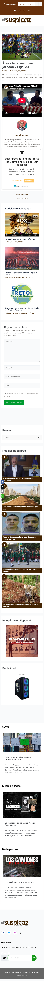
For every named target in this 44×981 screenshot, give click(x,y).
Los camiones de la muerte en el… (20, 882)
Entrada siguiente (22, 198)
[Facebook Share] (2, 482)
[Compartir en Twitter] (2, 487)
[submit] (34, 958)
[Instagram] (24, 10)
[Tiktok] (20, 933)
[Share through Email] (2, 491)
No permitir (17, 180)
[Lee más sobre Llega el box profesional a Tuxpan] (22, 225)
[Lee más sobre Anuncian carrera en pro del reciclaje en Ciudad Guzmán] (22, 294)
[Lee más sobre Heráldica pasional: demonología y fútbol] (22, 258)
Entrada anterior (22, 194)
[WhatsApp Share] (2, 496)
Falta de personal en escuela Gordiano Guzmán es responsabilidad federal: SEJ (26, 4)
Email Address (6, 953)
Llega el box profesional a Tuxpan (20, 239)
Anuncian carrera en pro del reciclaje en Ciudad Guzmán (22, 309)
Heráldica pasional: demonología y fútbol (21, 273)
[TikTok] (29, 10)
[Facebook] (15, 10)
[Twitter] (19, 10)
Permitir (28, 180)
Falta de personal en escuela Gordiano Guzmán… (18, 758)
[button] (2, 499)
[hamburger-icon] (38, 19)
